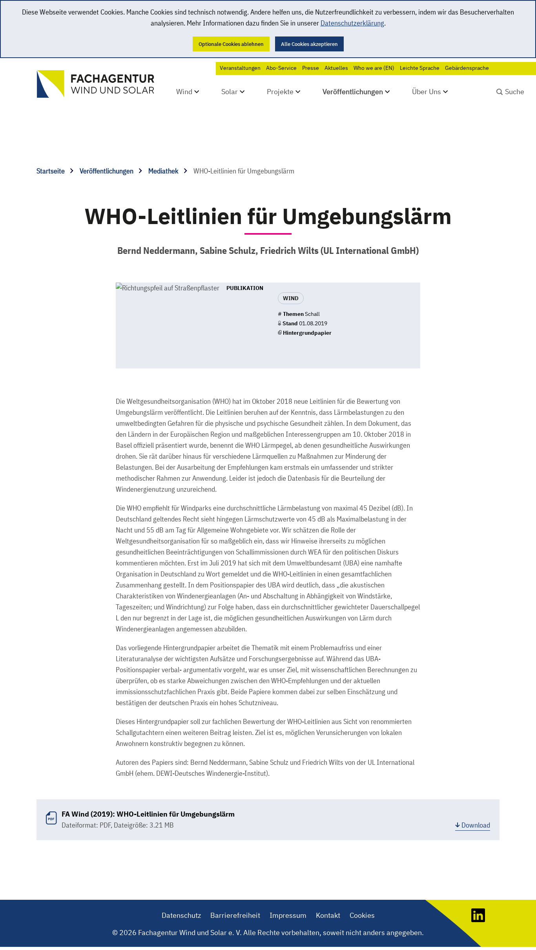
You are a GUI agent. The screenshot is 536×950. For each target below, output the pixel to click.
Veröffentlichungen (353, 91)
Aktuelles (336, 67)
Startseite (51, 170)
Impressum (288, 915)
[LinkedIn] (478, 919)
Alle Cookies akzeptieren (309, 43)
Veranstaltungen (240, 67)
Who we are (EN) (374, 67)
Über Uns (426, 91)
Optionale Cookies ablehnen (231, 43)
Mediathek (164, 170)
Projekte (280, 91)
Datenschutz (181, 915)
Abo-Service (281, 67)
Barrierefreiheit (235, 915)
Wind (184, 91)
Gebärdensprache (467, 67)
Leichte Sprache (419, 67)
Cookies (362, 915)
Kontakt (328, 915)
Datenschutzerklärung (352, 22)
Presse (310, 67)
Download (475, 825)
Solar (229, 91)
